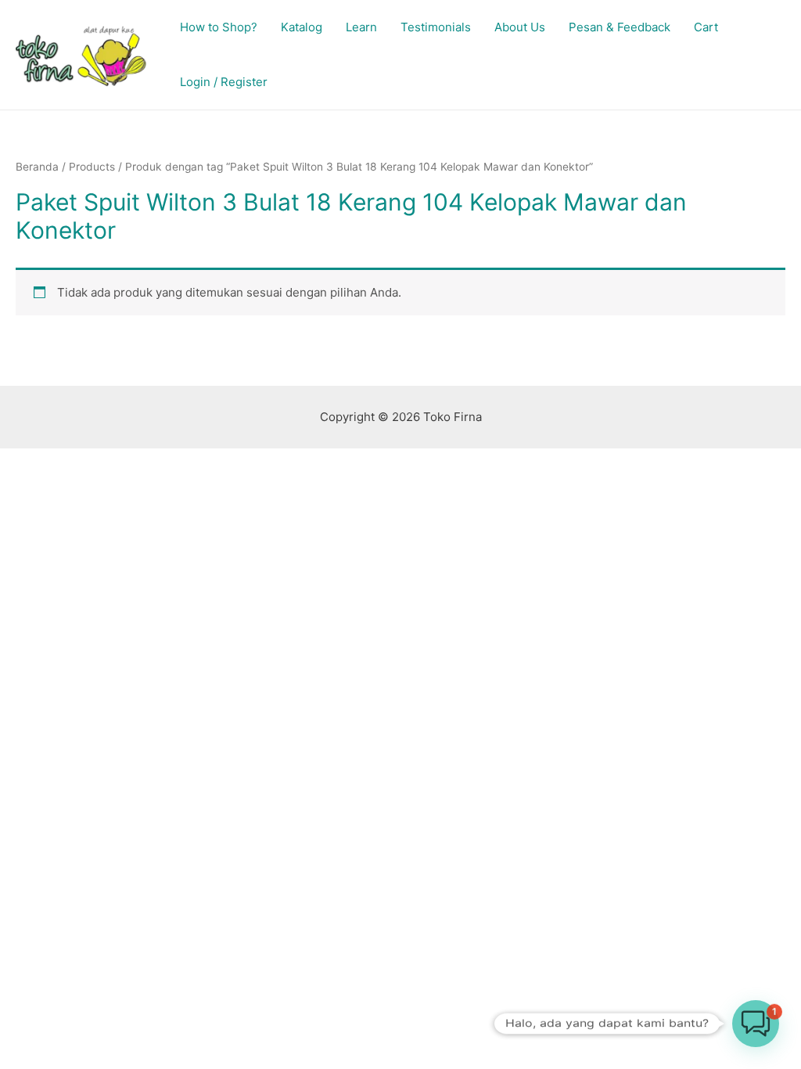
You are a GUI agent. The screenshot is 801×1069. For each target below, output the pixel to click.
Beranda (37, 166)
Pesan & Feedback (619, 27)
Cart (706, 27)
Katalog (301, 27)
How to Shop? (218, 27)
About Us (519, 27)
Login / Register (224, 81)
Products (92, 166)
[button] (755, 1023)
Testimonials (435, 27)
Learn (361, 27)
